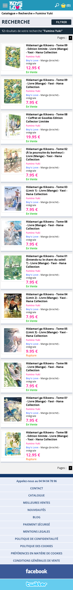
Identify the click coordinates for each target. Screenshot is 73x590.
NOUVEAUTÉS (37, 510)
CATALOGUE (36, 495)
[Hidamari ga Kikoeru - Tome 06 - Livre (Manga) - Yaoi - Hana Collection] (12, 375)
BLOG (36, 517)
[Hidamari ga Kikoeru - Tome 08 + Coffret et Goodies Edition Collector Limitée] (12, 126)
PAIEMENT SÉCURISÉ (36, 524)
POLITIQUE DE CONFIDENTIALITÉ (36, 539)
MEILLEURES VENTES (36, 503)
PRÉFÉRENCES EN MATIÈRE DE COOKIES (36, 553)
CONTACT (36, 488)
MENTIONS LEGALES (36, 531)
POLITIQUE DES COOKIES (36, 546)
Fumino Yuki (33, 56)
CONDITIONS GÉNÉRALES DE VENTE (36, 560)
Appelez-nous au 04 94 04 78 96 (36, 481)
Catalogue (8, 13)
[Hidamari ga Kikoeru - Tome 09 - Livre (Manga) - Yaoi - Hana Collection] (12, 91)
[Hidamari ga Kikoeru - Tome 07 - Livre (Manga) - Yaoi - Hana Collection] (12, 409)
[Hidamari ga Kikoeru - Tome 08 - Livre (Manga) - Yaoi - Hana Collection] (12, 233)
